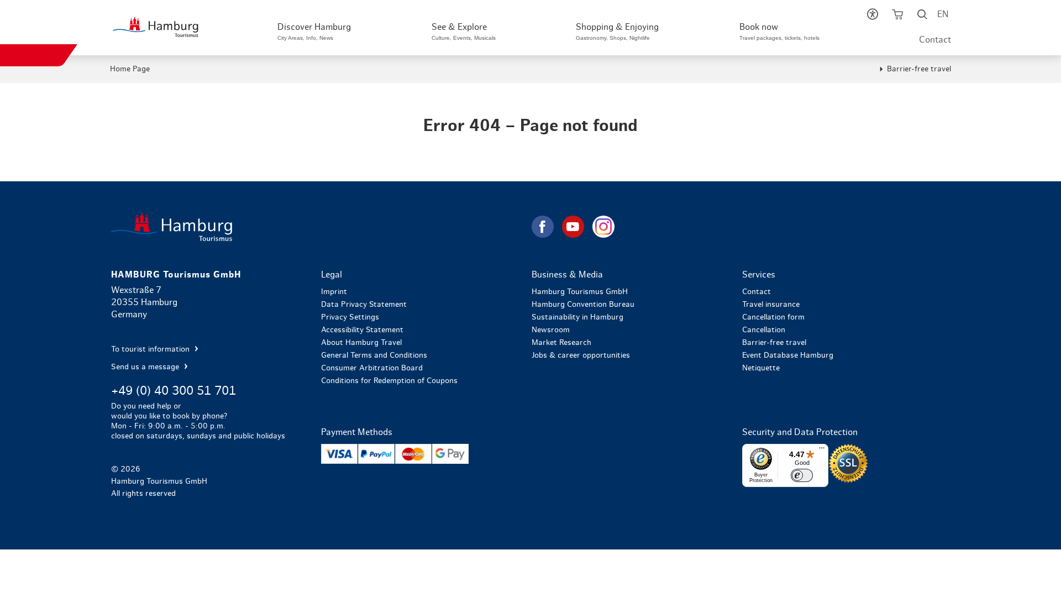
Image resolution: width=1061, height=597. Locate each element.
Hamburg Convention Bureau (583, 304)
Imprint (334, 292)
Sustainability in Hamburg (577, 317)
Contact (935, 39)
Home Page (130, 69)
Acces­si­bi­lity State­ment (362, 330)
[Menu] (821, 450)
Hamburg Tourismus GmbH (580, 292)
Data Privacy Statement (364, 304)
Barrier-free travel (919, 69)
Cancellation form (773, 317)
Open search (922, 16)
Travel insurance (771, 304)
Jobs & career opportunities (581, 355)
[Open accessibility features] (872, 16)
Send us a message (146, 367)
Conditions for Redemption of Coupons (389, 381)
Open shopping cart (897, 16)
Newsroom (551, 330)
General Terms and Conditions (374, 355)
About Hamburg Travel (361, 343)
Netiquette (761, 368)
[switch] (802, 475)
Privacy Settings (350, 317)
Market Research (561, 343)
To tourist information (151, 349)
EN (942, 14)
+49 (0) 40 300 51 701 (173, 391)
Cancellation (763, 330)
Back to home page (320, 227)
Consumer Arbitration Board (372, 368)
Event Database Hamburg (787, 355)
